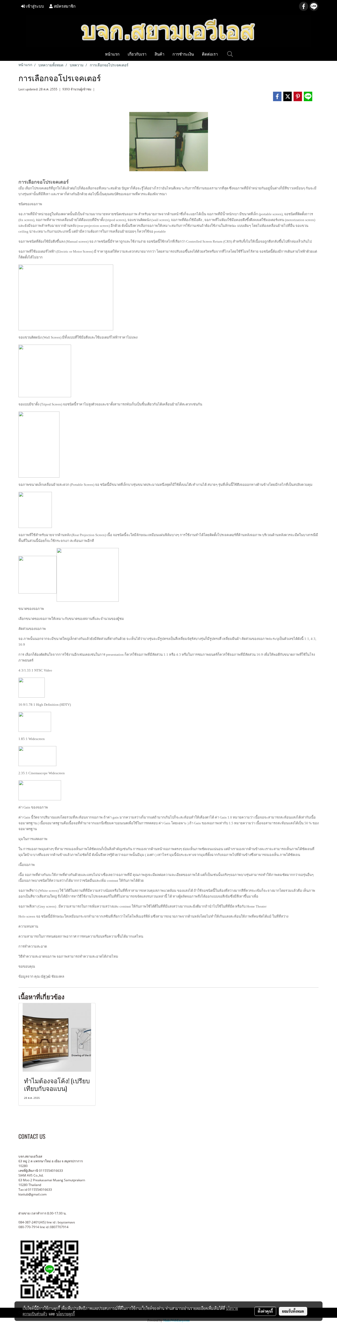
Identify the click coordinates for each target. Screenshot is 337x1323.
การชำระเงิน (183, 54)
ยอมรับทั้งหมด (293, 1311)
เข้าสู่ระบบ (34, 6)
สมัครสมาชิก (64, 6)
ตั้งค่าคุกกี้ (265, 1311)
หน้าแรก (112, 54)
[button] (230, 54)
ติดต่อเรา (210, 54)
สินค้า (159, 54)
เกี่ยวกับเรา (137, 54)
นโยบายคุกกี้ (65, 1313)
